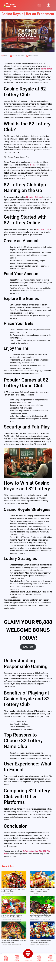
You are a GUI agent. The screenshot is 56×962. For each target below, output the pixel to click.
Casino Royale (46, 69)
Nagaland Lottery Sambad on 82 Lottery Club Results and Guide (40, 916)
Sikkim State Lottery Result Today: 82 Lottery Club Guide (13, 941)
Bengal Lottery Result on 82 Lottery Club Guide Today (13, 890)
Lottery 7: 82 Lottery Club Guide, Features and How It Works (40, 941)
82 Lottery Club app (34, 197)
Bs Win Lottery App (30, 851)
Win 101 (42, 851)
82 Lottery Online (44, 229)
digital (32, 165)
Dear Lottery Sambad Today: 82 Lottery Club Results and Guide (11, 916)
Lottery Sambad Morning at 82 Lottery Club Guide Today (40, 890)
